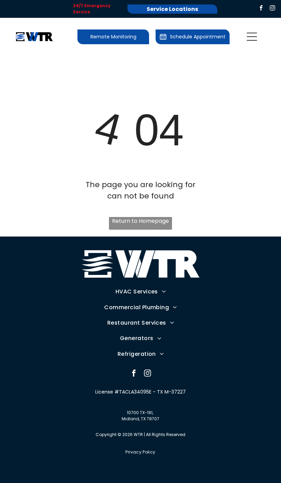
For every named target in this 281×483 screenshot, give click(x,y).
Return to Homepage (140, 221)
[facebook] (261, 9)
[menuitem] (141, 291)
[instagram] (272, 9)
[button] (252, 37)
